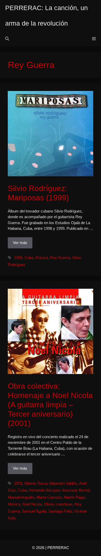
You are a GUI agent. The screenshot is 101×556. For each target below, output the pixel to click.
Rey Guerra (60, 257)
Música (41, 257)
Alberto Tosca (35, 483)
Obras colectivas (58, 504)
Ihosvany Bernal (76, 490)
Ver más (20, 242)
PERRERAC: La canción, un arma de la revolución (46, 15)
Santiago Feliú (60, 511)
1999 (18, 257)
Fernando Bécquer (44, 490)
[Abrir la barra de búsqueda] (7, 39)
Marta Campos (49, 497)
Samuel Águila (34, 511)
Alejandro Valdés (63, 483)
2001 (18, 483)
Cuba (28, 257)
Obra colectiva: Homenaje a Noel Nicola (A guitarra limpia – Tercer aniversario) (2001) (50, 405)
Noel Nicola (32, 504)
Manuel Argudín (21, 497)
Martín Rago (74, 497)
